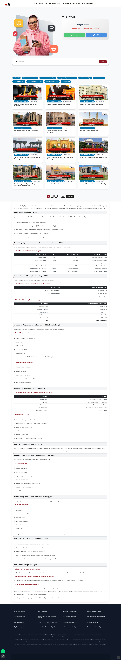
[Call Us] (3, 656)
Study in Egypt (105, 657)
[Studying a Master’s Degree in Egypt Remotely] (27, 92)
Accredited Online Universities (56, 184)
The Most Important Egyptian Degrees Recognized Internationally (25, 184)
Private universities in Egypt (48, 78)
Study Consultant (98, 78)
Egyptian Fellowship (92, 622)
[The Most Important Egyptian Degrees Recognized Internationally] (27, 172)
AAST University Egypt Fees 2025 (47, 622)
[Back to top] (118, 657)
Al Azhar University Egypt (94, 611)
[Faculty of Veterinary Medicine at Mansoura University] (60, 145)
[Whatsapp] (3, 651)
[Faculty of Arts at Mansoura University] (93, 92)
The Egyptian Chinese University (71, 622)
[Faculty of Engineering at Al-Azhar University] (60, 119)
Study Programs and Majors (71, 3)
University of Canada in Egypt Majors (48, 627)
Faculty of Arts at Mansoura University (91, 104)
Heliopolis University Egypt (69, 627)
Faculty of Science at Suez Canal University (93, 157)
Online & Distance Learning (30, 78)
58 (63, 196)
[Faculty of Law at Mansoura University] (60, 92)
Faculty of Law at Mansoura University (58, 104)
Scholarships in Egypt (85, 78)
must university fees (19, 622)
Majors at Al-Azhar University (89, 130)
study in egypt (38, 3)
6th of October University (69, 616)
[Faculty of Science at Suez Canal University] (93, 145)
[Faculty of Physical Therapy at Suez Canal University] (27, 145)
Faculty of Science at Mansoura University (93, 184)
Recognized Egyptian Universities (67, 78)
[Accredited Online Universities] (60, 172)
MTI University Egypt (43, 611)
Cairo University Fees (19, 616)
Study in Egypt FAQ (88, 3)
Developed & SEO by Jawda (19, 657)
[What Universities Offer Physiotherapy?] (27, 119)
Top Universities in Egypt (52, 3)
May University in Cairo (20, 627)
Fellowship (16, 78)
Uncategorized (66, 81)
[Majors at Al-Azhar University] (93, 119)
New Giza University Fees (69, 611)
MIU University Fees (19, 611)
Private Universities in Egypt (94, 627)
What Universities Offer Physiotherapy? (26, 130)
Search (103, 61)
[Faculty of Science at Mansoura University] (93, 172)
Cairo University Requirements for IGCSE (47, 616)
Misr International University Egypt (96, 616)
